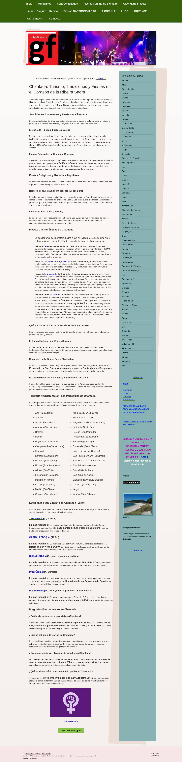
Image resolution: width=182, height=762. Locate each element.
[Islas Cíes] (138, 504)
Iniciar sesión (154, 753)
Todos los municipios (70, 731)
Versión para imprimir (33, 753)
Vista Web (155, 755)
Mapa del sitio (46, 753)
